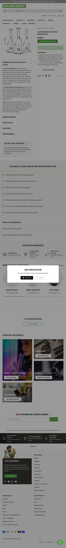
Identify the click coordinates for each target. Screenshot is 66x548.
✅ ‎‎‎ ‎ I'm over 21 (27, 277)
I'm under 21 (40, 277)
